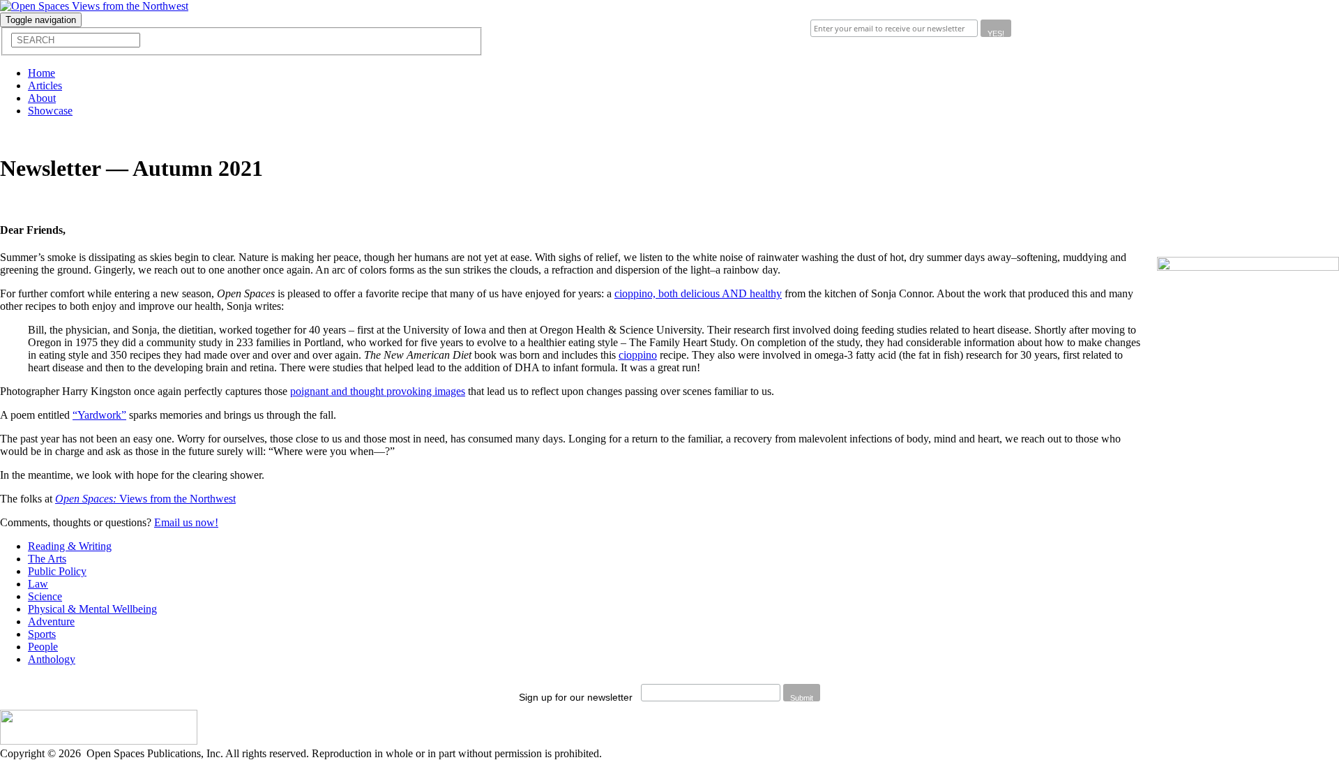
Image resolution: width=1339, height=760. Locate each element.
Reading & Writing (70, 546)
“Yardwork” (99, 415)
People (43, 647)
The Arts (47, 559)
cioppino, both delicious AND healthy (698, 293)
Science (45, 596)
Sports (42, 634)
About (42, 98)
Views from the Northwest (145, 499)
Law (38, 584)
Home (41, 73)
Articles (45, 85)
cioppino (638, 355)
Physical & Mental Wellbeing (92, 609)
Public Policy (57, 571)
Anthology (51, 659)
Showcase (50, 111)
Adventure (51, 621)
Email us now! (186, 522)
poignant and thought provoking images (377, 391)
